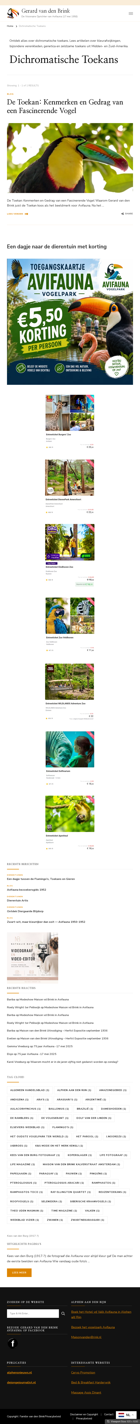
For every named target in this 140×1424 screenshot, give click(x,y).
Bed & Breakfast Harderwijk (90, 1382)
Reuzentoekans (112, 1192)
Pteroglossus (23, 1183)
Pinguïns (98, 1173)
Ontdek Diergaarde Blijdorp (25, 911)
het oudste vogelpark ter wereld (39, 1136)
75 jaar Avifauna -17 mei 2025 (53, 1046)
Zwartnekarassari (87, 1220)
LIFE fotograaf (113, 1155)
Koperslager (80, 1155)
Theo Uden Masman (26, 1210)
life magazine (22, 1164)
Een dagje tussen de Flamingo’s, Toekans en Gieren (41, 879)
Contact (109, 1414)
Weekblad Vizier (24, 1220)
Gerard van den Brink (46, 11)
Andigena (19, 1099)
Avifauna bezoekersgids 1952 (26, 890)
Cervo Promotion (83, 1372)
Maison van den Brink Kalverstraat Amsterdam (81, 1164)
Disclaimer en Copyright (84, 1414)
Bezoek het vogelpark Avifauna (93, 1327)
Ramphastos (103, 1183)
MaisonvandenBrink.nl (86, 1337)
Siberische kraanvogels (90, 1201)
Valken (92, 1210)
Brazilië (85, 1108)
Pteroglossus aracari (64, 1183)
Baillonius (59, 1108)
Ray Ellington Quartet (71, 1192)
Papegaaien (20, 1173)
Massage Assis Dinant (86, 1392)
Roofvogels (21, 1201)
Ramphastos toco (26, 1192)
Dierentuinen (15, 875)
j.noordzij (116, 1136)
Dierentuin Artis (17, 900)
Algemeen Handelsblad (29, 1090)
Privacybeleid (53, 1416)
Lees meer (19, 1272)
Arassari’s (67, 1099)
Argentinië (95, 1099)
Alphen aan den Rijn (74, 1090)
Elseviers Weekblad (27, 1127)
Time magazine (64, 1210)
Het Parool (87, 1136)
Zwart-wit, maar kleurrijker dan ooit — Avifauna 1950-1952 (46, 922)
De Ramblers (21, 1118)
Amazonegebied (113, 1090)
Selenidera (51, 1201)
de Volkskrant (55, 1118)
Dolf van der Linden (93, 1118)
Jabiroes (18, 1145)
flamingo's (62, 1127)
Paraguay (48, 1173)
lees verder (15, 213)
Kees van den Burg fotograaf (35, 1155)
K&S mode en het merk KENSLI (59, 1145)
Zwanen (55, 1220)
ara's (43, 1099)
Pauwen (74, 1173)
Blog (10, 94)
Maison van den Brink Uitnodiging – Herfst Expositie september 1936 (64, 1031)
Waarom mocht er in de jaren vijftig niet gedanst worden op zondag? (74, 1062)
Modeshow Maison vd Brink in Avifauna (44, 999)
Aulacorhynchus (25, 1108)
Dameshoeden (113, 1108)
